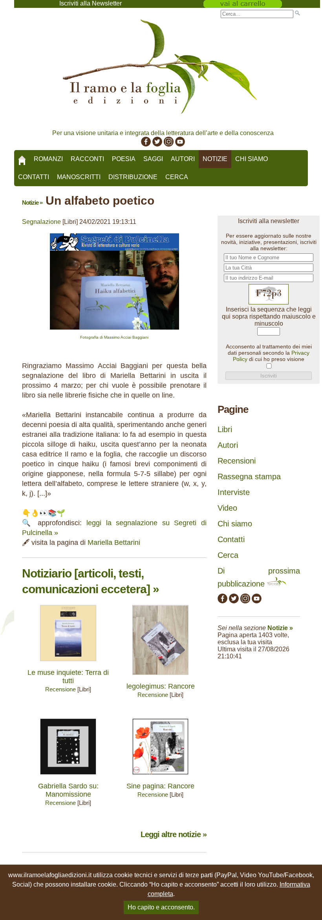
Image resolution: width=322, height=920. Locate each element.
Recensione (60, 689)
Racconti (87, 159)
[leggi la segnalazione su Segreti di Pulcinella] (114, 331)
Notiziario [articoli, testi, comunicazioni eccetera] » (90, 581)
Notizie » (32, 202)
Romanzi (48, 159)
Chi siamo (251, 159)
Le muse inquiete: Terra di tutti (68, 677)
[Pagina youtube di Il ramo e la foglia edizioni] (180, 144)
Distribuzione (132, 177)
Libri (225, 429)
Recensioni (237, 460)
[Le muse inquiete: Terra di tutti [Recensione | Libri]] (68, 663)
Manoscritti (79, 177)
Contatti (33, 177)
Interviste (234, 492)
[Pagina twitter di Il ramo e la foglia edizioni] (157, 144)
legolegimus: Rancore (160, 686)
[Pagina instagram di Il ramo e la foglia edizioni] (169, 144)
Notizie (215, 159)
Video (227, 508)
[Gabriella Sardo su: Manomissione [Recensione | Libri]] (68, 776)
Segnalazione (41, 221)
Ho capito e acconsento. (161, 907)
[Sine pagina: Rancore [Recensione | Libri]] (160, 776)
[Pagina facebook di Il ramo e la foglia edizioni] (146, 144)
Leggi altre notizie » (174, 834)
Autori (183, 159)
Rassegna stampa (249, 476)
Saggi (153, 159)
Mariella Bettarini (114, 542)
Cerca (176, 177)
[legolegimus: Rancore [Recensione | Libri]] (160, 676)
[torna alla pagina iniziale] (22, 157)
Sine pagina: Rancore (160, 786)
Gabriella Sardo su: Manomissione (68, 790)
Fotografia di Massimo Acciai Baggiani (114, 337)
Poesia (123, 159)
